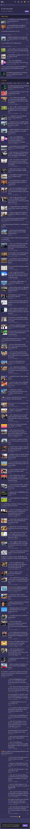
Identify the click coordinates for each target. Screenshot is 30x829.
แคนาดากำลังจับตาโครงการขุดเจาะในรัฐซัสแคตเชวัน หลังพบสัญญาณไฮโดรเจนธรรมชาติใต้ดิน (18, 463)
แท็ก (4, 4)
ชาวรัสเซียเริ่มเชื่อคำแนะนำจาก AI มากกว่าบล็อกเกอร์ (17, 702)
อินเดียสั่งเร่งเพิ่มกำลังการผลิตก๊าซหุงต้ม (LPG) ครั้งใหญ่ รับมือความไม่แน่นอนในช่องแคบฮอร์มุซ (18, 456)
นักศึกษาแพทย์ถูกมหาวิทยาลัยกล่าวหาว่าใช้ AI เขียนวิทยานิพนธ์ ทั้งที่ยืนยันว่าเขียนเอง (18, 666)
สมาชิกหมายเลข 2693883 (11, 52)
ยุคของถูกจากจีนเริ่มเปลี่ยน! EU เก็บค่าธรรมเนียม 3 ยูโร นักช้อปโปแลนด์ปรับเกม (18, 764)
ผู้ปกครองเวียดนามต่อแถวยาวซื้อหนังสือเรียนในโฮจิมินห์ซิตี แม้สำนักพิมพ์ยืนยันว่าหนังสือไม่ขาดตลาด (18, 289)
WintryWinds (10, 298)
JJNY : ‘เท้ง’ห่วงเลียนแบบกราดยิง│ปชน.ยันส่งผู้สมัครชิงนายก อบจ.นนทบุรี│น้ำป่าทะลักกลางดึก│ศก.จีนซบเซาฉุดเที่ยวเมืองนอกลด (18, 651)
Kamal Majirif (9, 75)
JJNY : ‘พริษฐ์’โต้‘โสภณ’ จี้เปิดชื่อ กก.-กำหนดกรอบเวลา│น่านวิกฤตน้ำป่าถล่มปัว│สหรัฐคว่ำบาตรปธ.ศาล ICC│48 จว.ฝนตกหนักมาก (18, 369)
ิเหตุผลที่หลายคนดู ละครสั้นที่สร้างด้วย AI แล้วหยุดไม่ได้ (18, 659)
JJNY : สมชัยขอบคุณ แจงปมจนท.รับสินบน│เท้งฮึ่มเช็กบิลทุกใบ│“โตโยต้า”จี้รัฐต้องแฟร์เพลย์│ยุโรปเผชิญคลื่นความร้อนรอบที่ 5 (18, 635)
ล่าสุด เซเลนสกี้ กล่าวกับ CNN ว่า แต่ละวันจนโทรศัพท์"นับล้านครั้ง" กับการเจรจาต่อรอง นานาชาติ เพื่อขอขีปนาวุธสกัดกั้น (18, 696)
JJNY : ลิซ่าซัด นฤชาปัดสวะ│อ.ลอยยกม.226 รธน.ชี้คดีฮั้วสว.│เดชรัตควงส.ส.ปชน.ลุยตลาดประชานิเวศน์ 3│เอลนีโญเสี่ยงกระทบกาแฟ (18, 200)
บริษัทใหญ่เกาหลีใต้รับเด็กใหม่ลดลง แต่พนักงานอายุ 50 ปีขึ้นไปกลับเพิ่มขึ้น (18, 325)
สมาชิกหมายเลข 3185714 (13, 204)
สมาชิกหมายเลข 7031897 (6, 241)
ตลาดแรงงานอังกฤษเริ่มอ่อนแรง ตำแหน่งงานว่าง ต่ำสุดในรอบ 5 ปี (16, 362)
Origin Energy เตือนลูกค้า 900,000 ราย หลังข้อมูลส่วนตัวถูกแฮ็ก (14, 225)
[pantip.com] (2, 1)
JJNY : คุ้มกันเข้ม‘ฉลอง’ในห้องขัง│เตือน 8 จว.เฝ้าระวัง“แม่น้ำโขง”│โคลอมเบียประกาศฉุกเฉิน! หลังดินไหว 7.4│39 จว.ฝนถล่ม (18, 809)
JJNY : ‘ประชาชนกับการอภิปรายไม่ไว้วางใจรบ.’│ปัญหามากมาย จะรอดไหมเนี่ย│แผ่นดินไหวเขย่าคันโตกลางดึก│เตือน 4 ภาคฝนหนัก (18, 162)
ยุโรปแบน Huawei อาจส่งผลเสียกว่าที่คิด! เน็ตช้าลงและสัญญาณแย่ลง (17, 470)
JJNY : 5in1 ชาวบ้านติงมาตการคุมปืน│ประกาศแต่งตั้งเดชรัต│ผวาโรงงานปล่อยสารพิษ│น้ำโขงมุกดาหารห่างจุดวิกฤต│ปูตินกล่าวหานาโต (17, 724)
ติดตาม (27, 11)
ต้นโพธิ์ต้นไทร (3, 676)
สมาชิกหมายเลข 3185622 (13, 569)
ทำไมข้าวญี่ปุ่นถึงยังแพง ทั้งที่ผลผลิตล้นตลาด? (18, 498)
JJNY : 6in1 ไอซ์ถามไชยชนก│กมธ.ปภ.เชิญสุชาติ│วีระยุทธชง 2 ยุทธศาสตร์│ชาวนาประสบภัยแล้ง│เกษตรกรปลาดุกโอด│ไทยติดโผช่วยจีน (18, 625)
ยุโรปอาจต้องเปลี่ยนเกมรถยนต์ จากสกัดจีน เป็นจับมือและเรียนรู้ (18, 92)
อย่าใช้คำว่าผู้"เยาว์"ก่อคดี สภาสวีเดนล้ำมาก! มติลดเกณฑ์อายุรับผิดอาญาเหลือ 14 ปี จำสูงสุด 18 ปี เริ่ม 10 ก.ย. (18, 448)
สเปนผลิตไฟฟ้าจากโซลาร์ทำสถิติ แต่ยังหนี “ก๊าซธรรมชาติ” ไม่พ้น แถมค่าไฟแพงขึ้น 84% (18, 260)
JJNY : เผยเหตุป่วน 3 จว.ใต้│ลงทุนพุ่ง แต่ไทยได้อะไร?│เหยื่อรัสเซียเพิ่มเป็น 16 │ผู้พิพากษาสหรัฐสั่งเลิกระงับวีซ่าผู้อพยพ (18, 154)
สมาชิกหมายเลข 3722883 (6, 34)
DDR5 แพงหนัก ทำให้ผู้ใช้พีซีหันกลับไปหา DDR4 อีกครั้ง (18, 493)
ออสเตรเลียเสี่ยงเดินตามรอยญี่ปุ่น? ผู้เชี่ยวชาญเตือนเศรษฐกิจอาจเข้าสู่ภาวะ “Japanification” (16, 27)
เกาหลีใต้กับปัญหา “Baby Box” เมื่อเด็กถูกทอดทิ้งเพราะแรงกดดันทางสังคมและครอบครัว (15, 504)
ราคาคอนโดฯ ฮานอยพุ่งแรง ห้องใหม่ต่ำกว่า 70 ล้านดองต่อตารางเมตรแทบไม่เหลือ (18, 441)
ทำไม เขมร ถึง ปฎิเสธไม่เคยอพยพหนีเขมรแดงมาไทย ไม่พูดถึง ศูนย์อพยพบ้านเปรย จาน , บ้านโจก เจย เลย (18, 588)
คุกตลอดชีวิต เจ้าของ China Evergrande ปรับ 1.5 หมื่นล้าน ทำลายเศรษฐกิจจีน (18, 253)
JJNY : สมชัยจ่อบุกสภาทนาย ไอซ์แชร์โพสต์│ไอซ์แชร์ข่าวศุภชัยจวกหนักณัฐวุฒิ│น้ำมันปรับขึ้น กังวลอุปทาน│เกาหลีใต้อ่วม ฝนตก (18, 417)
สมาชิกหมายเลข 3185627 (13, 373)
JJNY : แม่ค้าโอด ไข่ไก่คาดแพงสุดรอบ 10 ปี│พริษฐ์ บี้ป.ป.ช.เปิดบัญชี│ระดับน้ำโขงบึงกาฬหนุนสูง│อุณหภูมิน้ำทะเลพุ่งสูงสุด (18, 793)
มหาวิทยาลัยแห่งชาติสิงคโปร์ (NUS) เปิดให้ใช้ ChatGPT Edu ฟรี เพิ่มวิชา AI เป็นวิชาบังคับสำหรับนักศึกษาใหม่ (18, 709)
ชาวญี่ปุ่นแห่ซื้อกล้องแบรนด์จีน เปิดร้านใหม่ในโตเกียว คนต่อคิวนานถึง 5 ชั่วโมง (18, 207)
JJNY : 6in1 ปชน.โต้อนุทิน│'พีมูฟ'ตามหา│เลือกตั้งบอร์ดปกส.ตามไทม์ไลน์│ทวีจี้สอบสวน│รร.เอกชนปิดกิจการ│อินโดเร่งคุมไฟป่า (18, 777)
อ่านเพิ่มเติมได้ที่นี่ (15, 826)
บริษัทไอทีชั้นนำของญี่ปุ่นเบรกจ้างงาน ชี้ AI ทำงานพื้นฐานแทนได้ (18, 55)
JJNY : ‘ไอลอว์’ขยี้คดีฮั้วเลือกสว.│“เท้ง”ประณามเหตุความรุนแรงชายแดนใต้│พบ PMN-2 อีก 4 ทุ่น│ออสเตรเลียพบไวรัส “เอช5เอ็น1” (17, 139)
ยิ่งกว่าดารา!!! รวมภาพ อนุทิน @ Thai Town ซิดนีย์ (18, 404)
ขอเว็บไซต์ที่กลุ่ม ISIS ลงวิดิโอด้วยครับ (12, 43)
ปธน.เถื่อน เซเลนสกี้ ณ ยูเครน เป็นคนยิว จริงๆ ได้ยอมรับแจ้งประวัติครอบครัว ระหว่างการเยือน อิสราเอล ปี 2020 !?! (18, 801)
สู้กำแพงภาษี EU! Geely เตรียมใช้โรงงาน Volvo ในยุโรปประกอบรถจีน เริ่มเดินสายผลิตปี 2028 (18, 346)
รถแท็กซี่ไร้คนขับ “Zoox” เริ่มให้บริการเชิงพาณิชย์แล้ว (18, 616)
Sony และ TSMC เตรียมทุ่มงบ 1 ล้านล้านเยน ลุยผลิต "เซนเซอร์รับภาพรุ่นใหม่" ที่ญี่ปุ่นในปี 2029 (18, 786)
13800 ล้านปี (10, 427)
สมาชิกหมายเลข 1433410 (13, 269)
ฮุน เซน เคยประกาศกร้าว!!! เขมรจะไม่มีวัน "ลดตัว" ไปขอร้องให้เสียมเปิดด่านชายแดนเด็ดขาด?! (18, 332)
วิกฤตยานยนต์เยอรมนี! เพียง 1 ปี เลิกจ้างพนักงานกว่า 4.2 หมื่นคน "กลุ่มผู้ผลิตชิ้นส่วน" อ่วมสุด (18, 486)
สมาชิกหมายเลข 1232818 (6, 46)
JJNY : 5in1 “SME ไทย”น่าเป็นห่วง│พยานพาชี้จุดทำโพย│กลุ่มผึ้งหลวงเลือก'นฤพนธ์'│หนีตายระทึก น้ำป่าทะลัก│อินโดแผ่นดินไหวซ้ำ (17, 565)
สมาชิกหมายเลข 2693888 (13, 104)
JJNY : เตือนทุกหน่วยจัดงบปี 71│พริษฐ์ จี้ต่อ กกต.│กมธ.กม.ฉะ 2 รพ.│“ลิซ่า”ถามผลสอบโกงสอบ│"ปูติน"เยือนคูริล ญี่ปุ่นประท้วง (18, 688)
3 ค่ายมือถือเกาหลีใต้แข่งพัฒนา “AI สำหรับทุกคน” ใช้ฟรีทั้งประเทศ (17, 282)
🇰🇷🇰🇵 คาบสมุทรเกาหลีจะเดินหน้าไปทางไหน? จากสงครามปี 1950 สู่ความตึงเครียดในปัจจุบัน (14, 398)
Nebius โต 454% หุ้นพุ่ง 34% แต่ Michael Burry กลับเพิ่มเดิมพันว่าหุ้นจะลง (18, 602)
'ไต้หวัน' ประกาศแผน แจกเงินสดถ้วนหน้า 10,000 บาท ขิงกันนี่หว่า (17, 425)
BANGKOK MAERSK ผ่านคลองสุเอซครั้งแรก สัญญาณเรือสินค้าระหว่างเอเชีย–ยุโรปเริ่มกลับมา (17, 39)
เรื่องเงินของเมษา (4, 221)
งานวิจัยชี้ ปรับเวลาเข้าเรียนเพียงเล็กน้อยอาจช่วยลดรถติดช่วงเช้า (17, 20)
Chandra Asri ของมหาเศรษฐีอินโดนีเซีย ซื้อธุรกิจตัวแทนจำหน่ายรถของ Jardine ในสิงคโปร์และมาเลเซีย (18, 123)
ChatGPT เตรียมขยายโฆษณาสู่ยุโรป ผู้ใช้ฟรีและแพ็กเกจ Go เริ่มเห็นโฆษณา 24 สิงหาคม (18, 302)
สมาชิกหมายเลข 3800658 (13, 166)
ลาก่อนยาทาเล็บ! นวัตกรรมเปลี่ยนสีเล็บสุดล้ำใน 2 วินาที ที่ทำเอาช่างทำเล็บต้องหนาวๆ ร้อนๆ (18, 384)
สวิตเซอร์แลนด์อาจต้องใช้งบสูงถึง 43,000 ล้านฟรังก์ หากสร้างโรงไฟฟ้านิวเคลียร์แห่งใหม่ (17, 232)
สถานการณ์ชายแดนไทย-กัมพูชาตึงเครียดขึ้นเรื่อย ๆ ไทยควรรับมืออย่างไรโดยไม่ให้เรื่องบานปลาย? (14, 67)
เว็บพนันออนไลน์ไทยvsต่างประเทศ (11, 31)
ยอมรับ (25, 825)
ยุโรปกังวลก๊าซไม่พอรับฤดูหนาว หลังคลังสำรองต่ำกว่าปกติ (18, 770)
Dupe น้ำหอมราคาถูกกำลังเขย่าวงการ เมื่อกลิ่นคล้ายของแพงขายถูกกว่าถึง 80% (18, 527)
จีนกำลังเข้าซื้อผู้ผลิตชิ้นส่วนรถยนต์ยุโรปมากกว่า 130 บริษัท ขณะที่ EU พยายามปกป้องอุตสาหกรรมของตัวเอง (17, 681)
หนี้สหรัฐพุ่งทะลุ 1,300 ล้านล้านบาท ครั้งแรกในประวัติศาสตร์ (17, 295)
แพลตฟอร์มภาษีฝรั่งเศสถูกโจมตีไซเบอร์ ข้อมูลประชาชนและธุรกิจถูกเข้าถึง (18, 551)
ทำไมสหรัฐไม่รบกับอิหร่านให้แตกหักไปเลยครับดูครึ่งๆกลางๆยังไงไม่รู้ (15, 238)
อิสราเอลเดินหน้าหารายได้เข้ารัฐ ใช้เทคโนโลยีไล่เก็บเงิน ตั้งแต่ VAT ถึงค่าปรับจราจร (18, 817)
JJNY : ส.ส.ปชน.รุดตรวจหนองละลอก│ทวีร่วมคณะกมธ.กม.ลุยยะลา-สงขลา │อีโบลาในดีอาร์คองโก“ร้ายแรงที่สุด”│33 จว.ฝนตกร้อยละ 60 (17, 432)
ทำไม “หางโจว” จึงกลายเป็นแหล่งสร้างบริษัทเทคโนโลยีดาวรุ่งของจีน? (18, 758)
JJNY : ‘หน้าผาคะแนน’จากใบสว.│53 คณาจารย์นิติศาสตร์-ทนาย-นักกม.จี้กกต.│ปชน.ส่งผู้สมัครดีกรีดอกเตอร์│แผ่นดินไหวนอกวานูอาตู (18, 535)
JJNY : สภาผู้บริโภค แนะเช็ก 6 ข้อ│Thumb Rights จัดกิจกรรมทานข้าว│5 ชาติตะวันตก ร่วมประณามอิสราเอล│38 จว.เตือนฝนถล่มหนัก (18, 275)
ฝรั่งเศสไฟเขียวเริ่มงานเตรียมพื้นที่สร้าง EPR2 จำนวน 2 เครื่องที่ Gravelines (18, 147)
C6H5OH (8, 22)
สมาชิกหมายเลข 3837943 (11, 64)
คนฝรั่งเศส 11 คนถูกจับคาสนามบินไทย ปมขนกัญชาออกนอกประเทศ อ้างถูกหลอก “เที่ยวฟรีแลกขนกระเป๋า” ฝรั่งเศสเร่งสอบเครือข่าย (14, 673)
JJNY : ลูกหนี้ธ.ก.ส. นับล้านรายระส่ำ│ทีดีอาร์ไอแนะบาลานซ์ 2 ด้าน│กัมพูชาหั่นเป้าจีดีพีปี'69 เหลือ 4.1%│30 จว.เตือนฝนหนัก (17, 50)
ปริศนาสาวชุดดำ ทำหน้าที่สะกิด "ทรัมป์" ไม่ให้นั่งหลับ (15, 572)
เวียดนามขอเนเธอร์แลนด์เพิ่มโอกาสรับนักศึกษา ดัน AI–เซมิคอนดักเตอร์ (18, 737)
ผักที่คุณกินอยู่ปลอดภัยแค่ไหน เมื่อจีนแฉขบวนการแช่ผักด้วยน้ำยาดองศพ (17, 73)
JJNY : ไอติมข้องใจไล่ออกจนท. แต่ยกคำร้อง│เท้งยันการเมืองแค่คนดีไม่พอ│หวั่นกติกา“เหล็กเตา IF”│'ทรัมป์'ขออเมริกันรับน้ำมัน (18, 580)
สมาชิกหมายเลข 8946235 (13, 335)
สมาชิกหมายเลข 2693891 (13, 250)
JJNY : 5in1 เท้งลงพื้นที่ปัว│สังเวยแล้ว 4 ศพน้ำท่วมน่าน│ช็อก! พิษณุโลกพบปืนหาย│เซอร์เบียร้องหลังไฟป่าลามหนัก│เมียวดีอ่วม (18, 191)
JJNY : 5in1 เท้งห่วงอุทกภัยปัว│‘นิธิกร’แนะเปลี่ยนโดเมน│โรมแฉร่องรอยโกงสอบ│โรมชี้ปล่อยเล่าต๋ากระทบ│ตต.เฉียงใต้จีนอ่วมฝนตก (18, 354)
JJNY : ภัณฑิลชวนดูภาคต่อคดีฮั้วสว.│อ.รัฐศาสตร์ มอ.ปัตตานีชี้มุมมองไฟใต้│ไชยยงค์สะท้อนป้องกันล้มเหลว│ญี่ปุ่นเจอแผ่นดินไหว (18, 100)
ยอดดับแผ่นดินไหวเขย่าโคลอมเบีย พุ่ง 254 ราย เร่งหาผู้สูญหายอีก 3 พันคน (18, 731)
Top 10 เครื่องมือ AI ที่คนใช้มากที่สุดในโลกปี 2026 (18, 267)
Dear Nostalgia (11, 575)
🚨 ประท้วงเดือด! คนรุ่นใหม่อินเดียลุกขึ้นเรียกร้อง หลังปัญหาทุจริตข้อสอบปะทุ (15, 752)
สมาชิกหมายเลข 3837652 (13, 157)
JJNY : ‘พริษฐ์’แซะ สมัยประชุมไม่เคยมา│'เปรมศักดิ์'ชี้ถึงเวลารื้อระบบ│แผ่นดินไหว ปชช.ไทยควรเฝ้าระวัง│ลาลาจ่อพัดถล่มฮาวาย (18, 544)
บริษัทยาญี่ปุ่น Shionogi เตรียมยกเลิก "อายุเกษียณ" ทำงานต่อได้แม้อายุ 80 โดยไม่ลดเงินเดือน (13, 339)
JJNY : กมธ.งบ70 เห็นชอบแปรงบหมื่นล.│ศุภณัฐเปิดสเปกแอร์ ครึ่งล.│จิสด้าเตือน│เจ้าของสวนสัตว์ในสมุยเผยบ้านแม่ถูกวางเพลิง (18, 246)
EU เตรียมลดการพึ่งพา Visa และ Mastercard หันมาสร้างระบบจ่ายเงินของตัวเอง (18, 596)
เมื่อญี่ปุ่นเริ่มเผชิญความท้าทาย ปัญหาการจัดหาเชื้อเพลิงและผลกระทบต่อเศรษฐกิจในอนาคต (18, 609)
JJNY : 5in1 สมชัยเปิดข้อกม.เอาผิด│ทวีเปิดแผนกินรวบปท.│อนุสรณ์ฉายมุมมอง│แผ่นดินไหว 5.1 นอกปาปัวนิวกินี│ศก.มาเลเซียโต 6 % (18, 512)
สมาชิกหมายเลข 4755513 (13, 256)
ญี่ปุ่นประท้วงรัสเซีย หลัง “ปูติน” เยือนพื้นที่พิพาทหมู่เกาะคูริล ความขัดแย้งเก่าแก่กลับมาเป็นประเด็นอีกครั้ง (14, 557)
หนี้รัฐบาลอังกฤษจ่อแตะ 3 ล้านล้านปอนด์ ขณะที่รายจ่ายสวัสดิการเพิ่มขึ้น (17, 169)
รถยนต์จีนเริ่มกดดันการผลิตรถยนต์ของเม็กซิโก (18, 377)
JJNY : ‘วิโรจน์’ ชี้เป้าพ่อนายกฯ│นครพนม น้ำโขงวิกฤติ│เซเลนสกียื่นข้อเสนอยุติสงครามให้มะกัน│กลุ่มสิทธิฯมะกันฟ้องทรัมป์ (18, 745)
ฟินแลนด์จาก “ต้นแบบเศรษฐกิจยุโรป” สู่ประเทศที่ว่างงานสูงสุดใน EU (18, 409)
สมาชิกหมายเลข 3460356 (13, 194)
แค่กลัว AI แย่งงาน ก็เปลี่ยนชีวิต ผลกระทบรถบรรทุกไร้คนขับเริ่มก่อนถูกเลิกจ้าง (18, 716)
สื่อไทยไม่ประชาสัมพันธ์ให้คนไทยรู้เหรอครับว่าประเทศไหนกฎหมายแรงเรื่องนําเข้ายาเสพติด (18, 319)
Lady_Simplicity (11, 451)
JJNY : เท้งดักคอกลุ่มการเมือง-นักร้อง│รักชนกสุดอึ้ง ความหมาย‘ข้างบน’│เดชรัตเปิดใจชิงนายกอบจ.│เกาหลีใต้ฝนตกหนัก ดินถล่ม (18, 478)
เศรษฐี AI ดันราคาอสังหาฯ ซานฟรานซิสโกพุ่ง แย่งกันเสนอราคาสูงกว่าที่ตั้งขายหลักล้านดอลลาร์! (17, 391)
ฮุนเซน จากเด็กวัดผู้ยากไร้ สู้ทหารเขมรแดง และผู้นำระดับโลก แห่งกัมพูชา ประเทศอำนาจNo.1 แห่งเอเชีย (18, 643)
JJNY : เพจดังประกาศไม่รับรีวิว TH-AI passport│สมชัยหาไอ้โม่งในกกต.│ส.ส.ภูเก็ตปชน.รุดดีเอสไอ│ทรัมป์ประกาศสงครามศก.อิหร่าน (18, 311)
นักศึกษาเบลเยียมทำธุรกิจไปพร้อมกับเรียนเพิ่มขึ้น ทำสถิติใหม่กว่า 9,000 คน (17, 213)
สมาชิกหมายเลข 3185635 (13, 548)
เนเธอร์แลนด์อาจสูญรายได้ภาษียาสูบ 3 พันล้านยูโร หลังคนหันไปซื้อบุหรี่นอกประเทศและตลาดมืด (18, 520)
